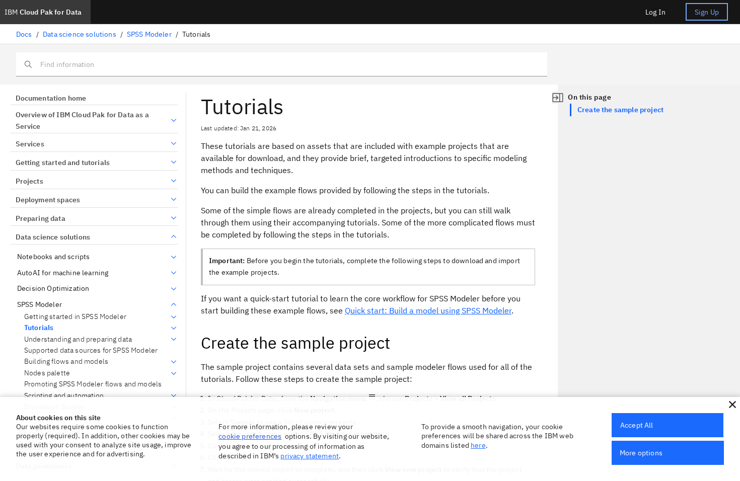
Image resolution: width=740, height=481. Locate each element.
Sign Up (707, 12)
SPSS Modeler (149, 34)
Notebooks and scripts (53, 257)
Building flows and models (66, 361)
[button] (732, 404)
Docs (24, 34)
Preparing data (40, 218)
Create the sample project (620, 109)
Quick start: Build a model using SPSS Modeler (428, 310)
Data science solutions (79, 34)
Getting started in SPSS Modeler (75, 316)
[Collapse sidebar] (558, 98)
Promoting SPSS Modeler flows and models (93, 384)
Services (30, 143)
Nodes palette (47, 373)
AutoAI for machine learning (62, 273)
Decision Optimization (53, 288)
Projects (29, 181)
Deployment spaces (48, 199)
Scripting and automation (64, 395)
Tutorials (38, 328)
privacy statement (309, 455)
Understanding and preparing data (78, 339)
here (478, 445)
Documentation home (51, 98)
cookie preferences (249, 436)
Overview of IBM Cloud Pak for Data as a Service (82, 120)
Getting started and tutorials (63, 162)
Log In (655, 12)
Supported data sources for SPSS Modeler (91, 350)
